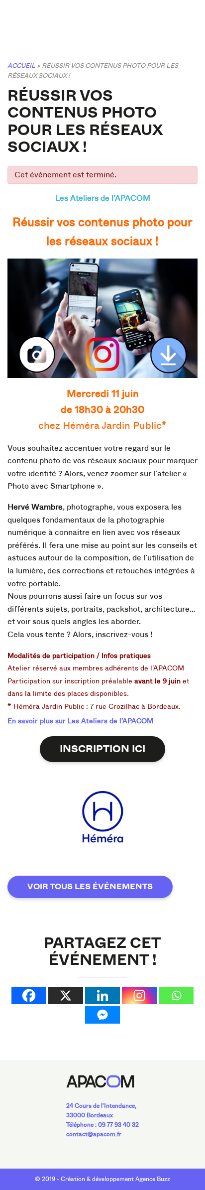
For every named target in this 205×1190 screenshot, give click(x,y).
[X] (65, 995)
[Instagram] (139, 995)
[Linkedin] (102, 995)
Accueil (21, 65)
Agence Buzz (152, 1179)
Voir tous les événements (90, 886)
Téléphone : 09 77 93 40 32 (102, 1125)
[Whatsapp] (176, 995)
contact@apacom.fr (93, 1134)
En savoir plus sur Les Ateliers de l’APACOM (80, 721)
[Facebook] (28, 995)
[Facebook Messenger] (102, 1015)
